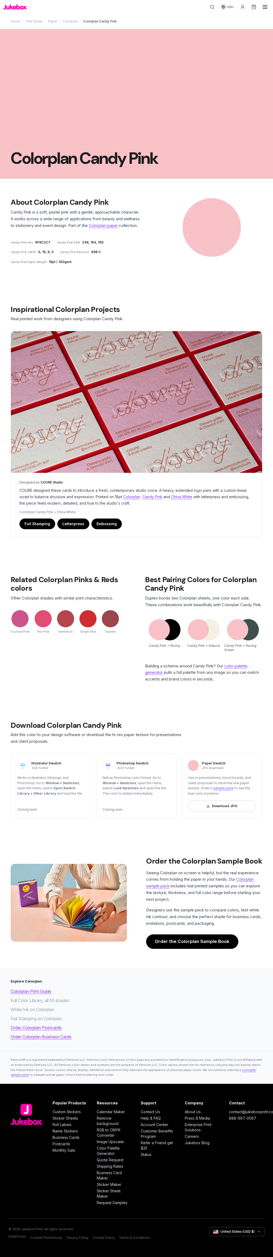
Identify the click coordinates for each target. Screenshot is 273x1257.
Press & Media (197, 1118)
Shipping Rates (110, 1166)
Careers (192, 1136)
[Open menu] (265, 7)
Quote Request (110, 1160)
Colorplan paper (103, 225)
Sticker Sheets (65, 1118)
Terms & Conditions (134, 1238)
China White (181, 496)
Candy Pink (152, 496)
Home (15, 21)
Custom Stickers (67, 1111)
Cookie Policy (104, 1238)
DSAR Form (17, 1237)
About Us (193, 1111)
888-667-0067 (242, 1118)
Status (146, 1154)
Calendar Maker (111, 1111)
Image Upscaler (110, 1141)
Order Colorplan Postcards (36, 1027)
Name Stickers (65, 1131)
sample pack (223, 788)
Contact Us (150, 1111)
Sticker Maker (109, 1184)
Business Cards (66, 1137)
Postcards (61, 1144)
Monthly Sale (64, 1150)
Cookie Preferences (46, 1238)
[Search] (212, 7)
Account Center (154, 1124)
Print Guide (34, 21)
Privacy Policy (78, 1238)
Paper (52, 21)
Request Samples (112, 1202)
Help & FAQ (151, 1118)
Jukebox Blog (197, 1142)
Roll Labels (62, 1124)
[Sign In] (242, 7)
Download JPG (224, 806)
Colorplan (70, 21)
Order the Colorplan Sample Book (192, 941)
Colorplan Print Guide (31, 991)
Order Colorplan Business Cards (41, 1036)
